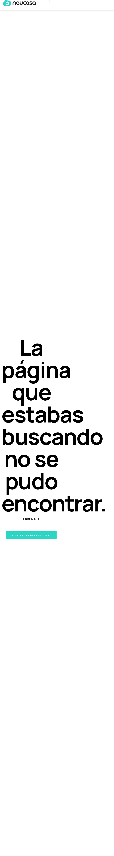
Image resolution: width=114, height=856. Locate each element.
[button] (49, 1)
